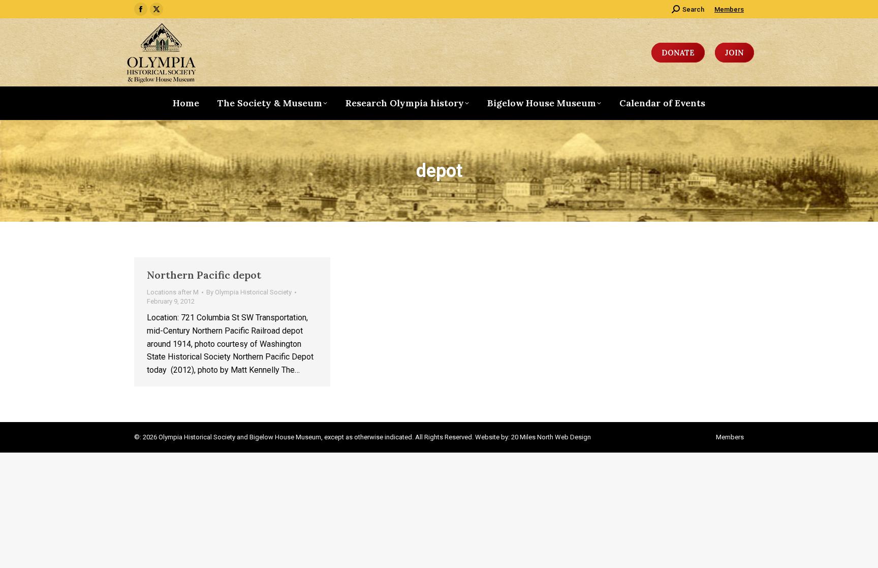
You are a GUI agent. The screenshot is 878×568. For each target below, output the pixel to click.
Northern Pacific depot (204, 274)
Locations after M (173, 292)
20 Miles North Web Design (551, 437)
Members (729, 9)
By (249, 292)
